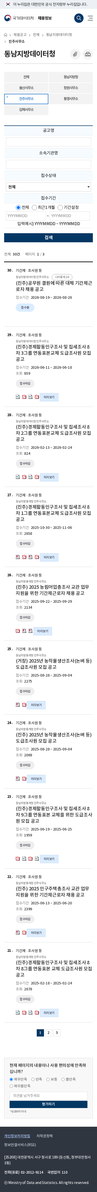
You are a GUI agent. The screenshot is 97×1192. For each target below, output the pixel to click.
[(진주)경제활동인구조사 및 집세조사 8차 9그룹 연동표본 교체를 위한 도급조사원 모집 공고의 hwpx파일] (24, 858)
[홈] (5, 34)
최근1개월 (46, 207)
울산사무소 (26, 88)
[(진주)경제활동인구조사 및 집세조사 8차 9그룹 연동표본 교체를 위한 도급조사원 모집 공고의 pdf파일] (18, 858)
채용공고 (19, 35)
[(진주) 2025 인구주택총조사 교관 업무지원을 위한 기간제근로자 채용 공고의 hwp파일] (18, 932)
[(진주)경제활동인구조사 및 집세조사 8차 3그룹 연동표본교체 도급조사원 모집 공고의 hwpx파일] (18, 397)
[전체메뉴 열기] (88, 18)
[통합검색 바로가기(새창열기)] (79, 18)
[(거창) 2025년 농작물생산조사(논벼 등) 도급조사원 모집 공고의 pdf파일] (24, 705)
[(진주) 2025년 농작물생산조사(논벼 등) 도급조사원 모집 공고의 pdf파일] (24, 778)
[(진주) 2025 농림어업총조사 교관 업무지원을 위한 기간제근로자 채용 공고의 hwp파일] (24, 631)
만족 (39, 1079)
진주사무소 (17, 41)
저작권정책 (44, 1136)
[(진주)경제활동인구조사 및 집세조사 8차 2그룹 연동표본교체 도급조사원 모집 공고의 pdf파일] (24, 477)
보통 (54, 1079)
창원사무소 (71, 88)
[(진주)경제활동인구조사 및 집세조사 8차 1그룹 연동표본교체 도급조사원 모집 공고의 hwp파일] (18, 557)
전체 (36, 35)
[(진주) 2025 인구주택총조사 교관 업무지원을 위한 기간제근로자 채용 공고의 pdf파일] (24, 932)
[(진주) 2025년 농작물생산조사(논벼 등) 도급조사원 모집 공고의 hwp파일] (18, 778)
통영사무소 (71, 99)
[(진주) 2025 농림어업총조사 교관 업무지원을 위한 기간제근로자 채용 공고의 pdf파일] (18, 631)
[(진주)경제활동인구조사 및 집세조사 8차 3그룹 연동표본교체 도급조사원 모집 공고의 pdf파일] (24, 397)
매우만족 (20, 1079)
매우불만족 (22, 1086)
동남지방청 (71, 77)
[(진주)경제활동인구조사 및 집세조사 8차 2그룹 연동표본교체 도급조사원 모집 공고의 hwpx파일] (18, 477)
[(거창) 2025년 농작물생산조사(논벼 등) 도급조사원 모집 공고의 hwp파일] (18, 705)
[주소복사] (75, 54)
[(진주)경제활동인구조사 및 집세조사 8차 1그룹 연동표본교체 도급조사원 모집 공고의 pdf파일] (24, 557)
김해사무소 (26, 110)
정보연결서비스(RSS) (20, 1145)
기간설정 (71, 207)
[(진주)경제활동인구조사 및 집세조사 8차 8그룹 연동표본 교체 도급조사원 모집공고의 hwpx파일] (18, 1012)
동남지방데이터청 (59, 35)
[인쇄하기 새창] (88, 54)
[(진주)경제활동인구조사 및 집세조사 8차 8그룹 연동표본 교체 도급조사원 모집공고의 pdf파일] (24, 1012)
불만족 (71, 1079)
